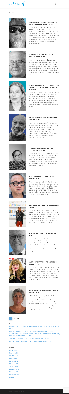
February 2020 (13, 364)
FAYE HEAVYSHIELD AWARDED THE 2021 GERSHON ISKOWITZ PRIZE (31, 341)
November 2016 (14, 374)
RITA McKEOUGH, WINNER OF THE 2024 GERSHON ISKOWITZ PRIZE (31, 331)
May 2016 (12, 377)
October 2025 (13, 356)
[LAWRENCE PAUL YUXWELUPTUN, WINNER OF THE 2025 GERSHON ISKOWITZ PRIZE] (17, 33)
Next (18, 318)
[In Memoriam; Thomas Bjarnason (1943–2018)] (17, 242)
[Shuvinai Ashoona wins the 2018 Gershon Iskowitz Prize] (17, 214)
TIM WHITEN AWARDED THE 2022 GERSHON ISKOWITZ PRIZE (29, 338)
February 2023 (13, 358)
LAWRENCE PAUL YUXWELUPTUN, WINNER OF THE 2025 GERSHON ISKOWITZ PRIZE (34, 327)
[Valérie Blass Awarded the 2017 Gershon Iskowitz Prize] (17, 270)
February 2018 (13, 372)
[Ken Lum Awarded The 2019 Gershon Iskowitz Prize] (17, 185)
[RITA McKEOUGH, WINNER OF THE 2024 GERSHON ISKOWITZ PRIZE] (17, 64)
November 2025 (14, 353)
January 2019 (13, 366)
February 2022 (13, 361)
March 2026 (12, 350)
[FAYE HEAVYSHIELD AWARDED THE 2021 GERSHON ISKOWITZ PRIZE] (17, 157)
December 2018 (14, 369)
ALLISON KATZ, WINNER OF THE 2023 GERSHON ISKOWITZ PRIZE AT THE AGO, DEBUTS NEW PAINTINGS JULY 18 (34, 335)
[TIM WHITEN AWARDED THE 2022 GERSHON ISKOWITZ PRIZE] (17, 127)
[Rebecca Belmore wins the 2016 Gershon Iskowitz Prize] (17, 300)
